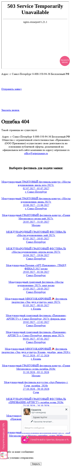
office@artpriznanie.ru (36, 153)
